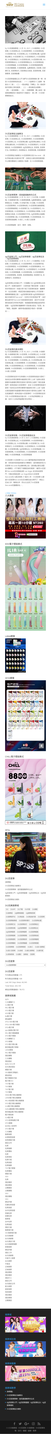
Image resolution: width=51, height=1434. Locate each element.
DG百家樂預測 (21, 947)
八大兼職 (8, 1058)
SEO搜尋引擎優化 (11, 1072)
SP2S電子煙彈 (10, 1036)
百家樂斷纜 (15, 73)
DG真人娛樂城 (39, 947)
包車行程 (8, 1159)
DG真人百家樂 (29, 219)
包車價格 (8, 1151)
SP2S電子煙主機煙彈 (13, 1103)
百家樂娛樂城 (28, 275)
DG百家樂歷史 (31, 363)
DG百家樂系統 (38, 62)
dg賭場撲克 (31, 68)
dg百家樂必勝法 (34, 142)
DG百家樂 (40, 203)
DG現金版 (21, 917)
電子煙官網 (9, 1114)
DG (7, 909)
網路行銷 (8, 1069)
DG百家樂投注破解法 (14, 133)
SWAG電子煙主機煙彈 (13, 1095)
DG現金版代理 (31, 917)
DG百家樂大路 (10, 54)
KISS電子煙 (9, 1013)
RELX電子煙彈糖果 (12, 1033)
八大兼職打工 (10, 1002)
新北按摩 (8, 1286)
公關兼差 (8, 1188)
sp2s (7, 999)
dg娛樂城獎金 (36, 200)
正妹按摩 (8, 1266)
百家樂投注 (23, 150)
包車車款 (8, 1157)
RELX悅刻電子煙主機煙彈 (14, 1100)
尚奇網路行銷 (10, 1140)
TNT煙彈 (8, 1086)
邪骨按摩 (8, 1247)
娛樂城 (26, 954)
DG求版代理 (24, 203)
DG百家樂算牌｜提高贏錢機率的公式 (20, 194)
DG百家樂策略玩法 (25, 62)
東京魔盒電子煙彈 (11, 1047)
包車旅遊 (8, 1162)
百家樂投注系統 (26, 71)
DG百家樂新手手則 (23, 214)
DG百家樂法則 (24, 59)
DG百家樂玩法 (33, 928)
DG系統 (20, 951)
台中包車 (8, 1221)
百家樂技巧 (15, 71)
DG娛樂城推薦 (24, 200)
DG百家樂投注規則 (12, 899)
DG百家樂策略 (10, 275)
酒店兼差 (8, 1182)
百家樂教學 (41, 150)
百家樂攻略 (37, 71)
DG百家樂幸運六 (37, 440)
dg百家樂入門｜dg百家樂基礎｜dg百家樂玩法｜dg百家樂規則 (24, 257)
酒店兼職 (8, 1055)
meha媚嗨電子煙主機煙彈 (14, 1109)
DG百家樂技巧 (29, 56)
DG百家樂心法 (22, 54)
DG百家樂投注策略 (33, 211)
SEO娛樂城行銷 (11, 1233)
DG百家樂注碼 (36, 59)
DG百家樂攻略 (26, 272)
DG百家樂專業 (38, 139)
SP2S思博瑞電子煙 (12, 1120)
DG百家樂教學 (16, 147)
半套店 (7, 1264)
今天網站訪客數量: (12, 975)
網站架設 (8, 1075)
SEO (6, 1176)
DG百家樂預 (10, 947)
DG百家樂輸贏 (10, 65)
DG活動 (32, 203)
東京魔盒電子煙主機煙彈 (14, 1112)
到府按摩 (8, 1292)
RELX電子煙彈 (10, 1053)
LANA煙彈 (9, 1050)
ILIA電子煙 (9, 1005)
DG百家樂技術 (18, 446)
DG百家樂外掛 (38, 264)
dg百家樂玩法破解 (38, 214)
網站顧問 (8, 1019)
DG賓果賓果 (21, 68)
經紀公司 (8, 1143)
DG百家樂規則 (16, 368)
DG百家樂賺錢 (10, 943)
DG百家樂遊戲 (22, 65)
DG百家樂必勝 (34, 54)
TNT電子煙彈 (10, 1168)
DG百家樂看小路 (11, 217)
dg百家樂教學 (22, 928)
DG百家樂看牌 (24, 217)
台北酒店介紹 (10, 1241)
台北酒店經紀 (10, 1067)
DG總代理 (40, 951)
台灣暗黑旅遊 (10, 1137)
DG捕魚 (16, 203)
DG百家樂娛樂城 (11, 208)
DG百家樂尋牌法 (35, 266)
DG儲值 (34, 909)
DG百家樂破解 (36, 449)
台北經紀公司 (10, 1283)
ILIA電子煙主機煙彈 (12, 1106)
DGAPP (13, 909)
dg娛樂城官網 (30, 913)
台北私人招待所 (11, 1126)
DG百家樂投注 (13, 59)
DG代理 (35, 197)
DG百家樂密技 (10, 266)
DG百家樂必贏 (36, 921)
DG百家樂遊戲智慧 (36, 65)
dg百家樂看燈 (10, 932)
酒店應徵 (8, 1185)
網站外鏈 (8, 1202)
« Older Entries (10, 493)
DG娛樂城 (36, 48)
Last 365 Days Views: (13, 982)
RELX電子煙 (9, 1007)
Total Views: (10, 986)
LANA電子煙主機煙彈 (13, 1098)
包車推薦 (8, 1148)
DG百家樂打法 (18, 56)
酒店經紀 (8, 1061)
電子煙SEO (9, 1081)
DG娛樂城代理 (13, 200)
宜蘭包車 (8, 1216)
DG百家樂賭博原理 (30, 368)
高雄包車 (8, 1213)
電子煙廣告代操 (11, 1078)
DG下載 (20, 909)
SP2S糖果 (8, 1123)
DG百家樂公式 (14, 51)
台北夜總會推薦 (11, 1244)
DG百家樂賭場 (34, 939)
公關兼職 (8, 1190)
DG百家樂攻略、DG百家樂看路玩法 (20, 435)
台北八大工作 (10, 1064)
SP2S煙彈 (8, 1041)
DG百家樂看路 (33, 932)
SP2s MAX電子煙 (11, 1022)
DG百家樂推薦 (14, 272)
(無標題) (8, 882)
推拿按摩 (8, 1134)
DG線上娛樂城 (29, 951)
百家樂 (38, 68)
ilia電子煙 (8, 1016)
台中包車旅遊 (10, 1210)
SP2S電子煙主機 (11, 1044)
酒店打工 (8, 1278)
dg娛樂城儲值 (19, 913)
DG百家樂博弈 (26, 51)
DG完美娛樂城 (12, 48)
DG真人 (20, 219)
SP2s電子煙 (9, 1027)
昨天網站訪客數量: (12, 978)
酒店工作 (8, 1252)
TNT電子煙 (9, 1084)
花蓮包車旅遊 (10, 1204)
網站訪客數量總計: (12, 989)
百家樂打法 (38, 275)
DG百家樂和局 (38, 51)
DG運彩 (18, 954)
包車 (6, 1145)
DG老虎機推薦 (10, 68)
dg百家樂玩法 (28, 147)
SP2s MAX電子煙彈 (12, 1024)
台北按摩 (8, 1261)
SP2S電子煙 (9, 1010)
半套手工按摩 (10, 1258)
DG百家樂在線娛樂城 (36, 205)
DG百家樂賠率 (31, 452)
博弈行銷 (8, 1227)
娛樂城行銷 (9, 1230)
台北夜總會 (9, 1235)
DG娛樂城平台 (10, 917)
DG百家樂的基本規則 (14, 349)
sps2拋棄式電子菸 (12, 1030)
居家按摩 (8, 1289)
